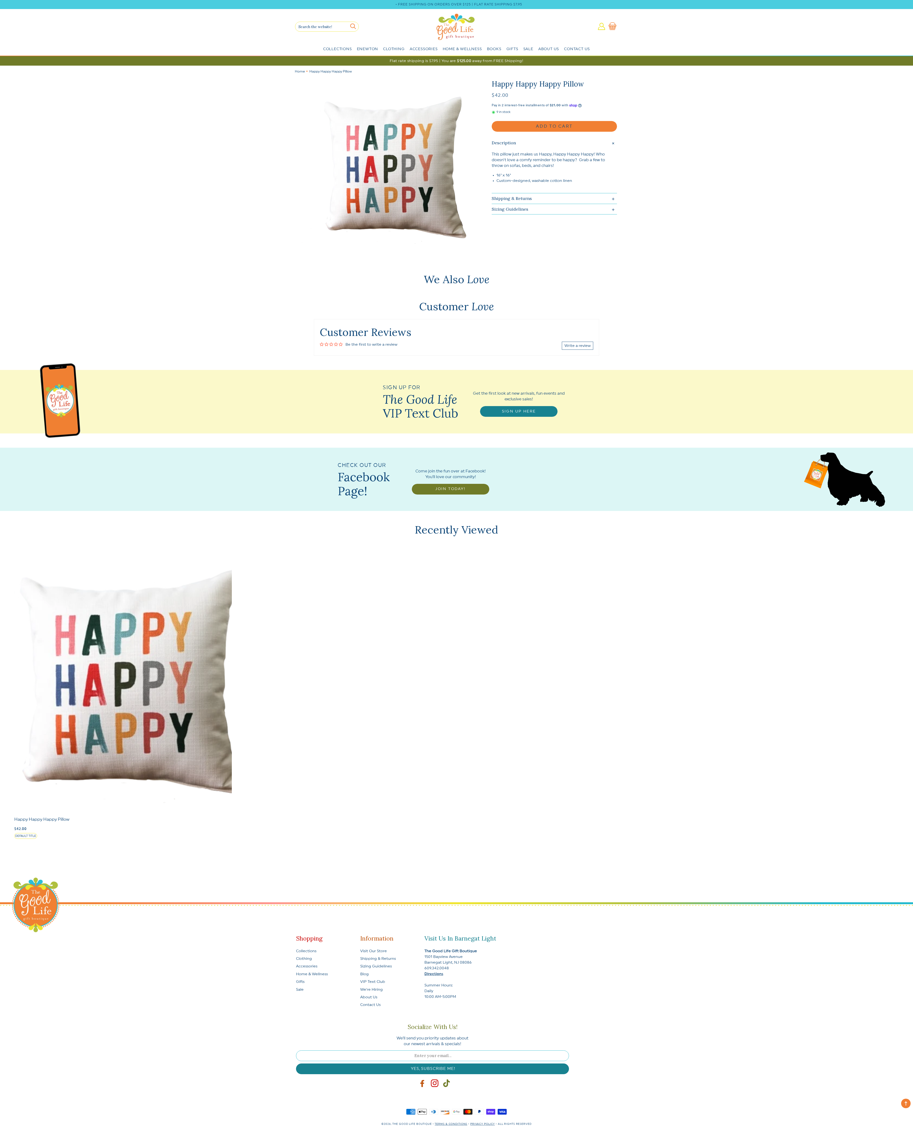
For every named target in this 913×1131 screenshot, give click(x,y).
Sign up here (519, 411)
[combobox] (327, 27)
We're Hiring (371, 989)
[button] (613, 26)
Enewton (367, 49)
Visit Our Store (373, 951)
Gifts (512, 49)
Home (300, 71)
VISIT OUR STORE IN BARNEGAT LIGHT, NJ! (459, 4)
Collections (337, 49)
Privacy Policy (482, 1124)
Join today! (450, 489)
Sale (528, 49)
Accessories (424, 49)
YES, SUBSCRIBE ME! (433, 1069)
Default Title (25, 836)
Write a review (577, 346)
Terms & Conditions (451, 1124)
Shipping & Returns (378, 959)
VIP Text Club (372, 982)
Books (494, 49)
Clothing (393, 49)
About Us (548, 49)
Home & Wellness (462, 49)
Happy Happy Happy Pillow (41, 819)
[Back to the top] (906, 1103)
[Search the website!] (353, 26)
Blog (364, 974)
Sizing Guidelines (376, 966)
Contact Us (577, 49)
